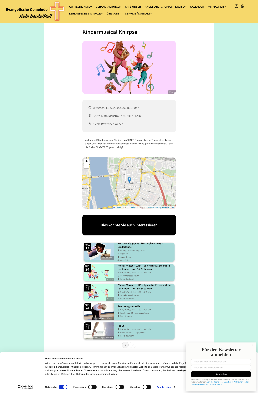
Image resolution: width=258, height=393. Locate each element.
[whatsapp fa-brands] (243, 6)
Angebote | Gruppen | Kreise (164, 6)
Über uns (113, 13)
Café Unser (133, 6)
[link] (82, 5)
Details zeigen (164, 387)
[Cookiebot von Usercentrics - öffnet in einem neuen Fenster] (25, 387)
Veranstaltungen (108, 6)
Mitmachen (216, 6)
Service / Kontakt (137, 13)
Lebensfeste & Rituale (85, 13)
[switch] (92, 387)
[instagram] (236, 6)
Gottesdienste (79, 6)
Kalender (197, 6)
